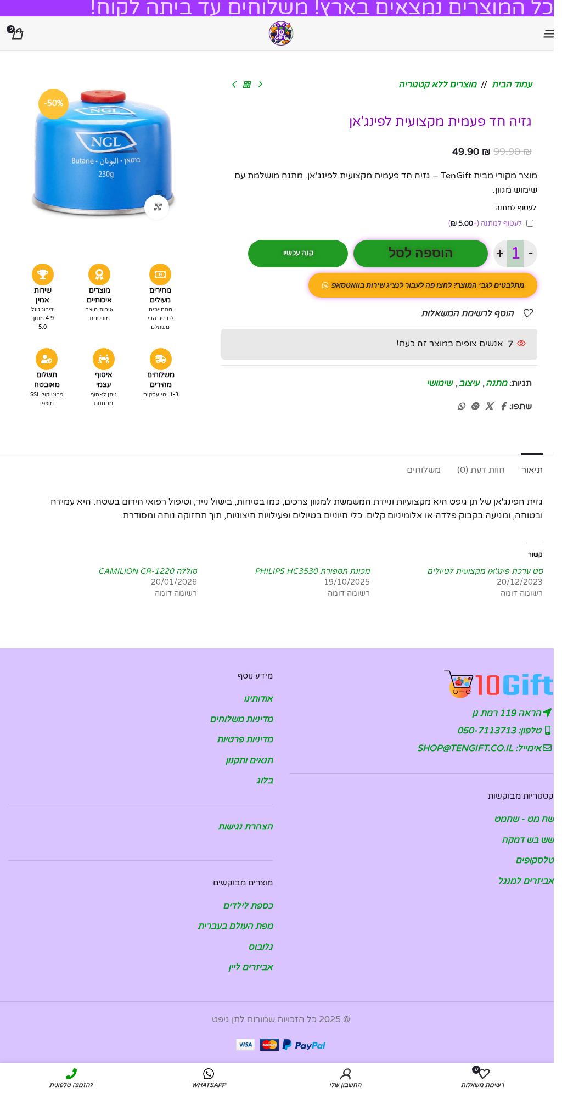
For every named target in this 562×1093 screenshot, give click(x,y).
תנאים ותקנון (249, 760)
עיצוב (469, 383)
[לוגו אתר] (281, 32)
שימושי (439, 383)
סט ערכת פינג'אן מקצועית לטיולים (485, 571)
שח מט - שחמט (524, 819)
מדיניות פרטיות (245, 739)
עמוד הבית (512, 84)
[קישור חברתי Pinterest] (475, 406)
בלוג (264, 780)
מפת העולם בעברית (235, 926)
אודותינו (258, 698)
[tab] (532, 468)
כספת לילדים (248, 905)
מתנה (496, 383)
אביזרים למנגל (526, 881)
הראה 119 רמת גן (507, 713)
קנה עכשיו (298, 253)
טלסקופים (534, 860)
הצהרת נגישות (245, 826)
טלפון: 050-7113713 (500, 730)
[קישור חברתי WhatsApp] (461, 406)
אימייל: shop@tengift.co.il (480, 748)
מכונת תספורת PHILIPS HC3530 (312, 571)
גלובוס (260, 946)
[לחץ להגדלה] (156, 207)
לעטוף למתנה (485, 223)
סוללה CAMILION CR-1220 (147, 571)
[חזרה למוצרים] (246, 85)
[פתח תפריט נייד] (548, 33)
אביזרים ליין (250, 967)
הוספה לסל (421, 253)
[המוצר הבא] (233, 85)
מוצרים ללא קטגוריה (437, 84)
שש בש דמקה (528, 839)
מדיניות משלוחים (241, 719)
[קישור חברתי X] (489, 406)
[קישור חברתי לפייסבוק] (502, 406)
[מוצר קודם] (259, 85)
